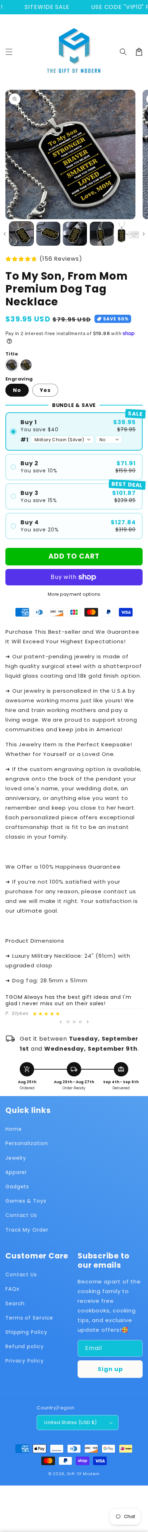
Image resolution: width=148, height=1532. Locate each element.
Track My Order (26, 1229)
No (17, 390)
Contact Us (21, 1215)
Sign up (110, 1369)
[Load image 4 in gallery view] (102, 234)
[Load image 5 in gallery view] (128, 234)
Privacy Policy (24, 1360)
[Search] (123, 52)
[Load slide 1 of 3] (68, 1022)
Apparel (16, 1172)
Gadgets (17, 1186)
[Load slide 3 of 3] (80, 1022)
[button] (9, 52)
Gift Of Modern (83, 1474)
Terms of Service (29, 1317)
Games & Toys (25, 1200)
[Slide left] (4, 234)
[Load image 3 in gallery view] (75, 234)
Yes (45, 390)
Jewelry (15, 1158)
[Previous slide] (60, 1021)
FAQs (12, 1288)
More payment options (74, 594)
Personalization (26, 1143)
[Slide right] (143, 234)
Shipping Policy (26, 1332)
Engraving (19, 378)
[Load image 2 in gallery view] (48, 234)
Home (13, 1129)
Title (11, 353)
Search (15, 1303)
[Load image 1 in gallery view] (21, 234)
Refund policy (24, 1346)
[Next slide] (87, 1021)
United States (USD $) (70, 1422)
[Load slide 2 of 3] (74, 1022)
